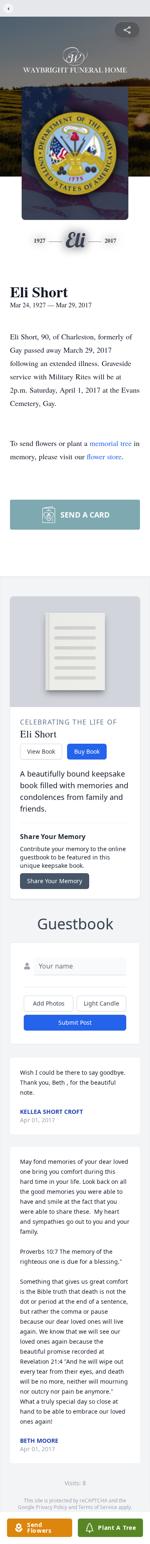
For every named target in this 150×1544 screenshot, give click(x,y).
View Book (41, 751)
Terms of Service (97, 1507)
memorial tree (111, 443)
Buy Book (87, 751)
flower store (104, 456)
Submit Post (75, 1022)
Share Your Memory (54, 881)
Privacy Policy (51, 1507)
